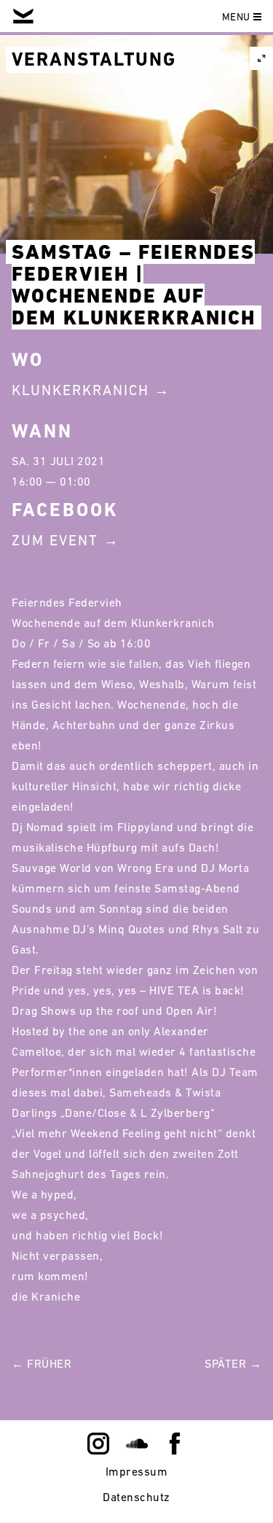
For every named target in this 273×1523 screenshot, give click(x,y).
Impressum (137, 1471)
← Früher (41, 1363)
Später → (233, 1363)
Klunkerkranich (80, 390)
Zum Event (55, 540)
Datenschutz (136, 1496)
